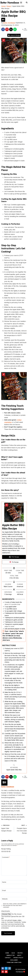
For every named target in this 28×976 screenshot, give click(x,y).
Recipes (20, 953)
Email (4, 890)
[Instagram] (9, 968)
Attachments (5, 911)
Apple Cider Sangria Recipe (6, 828)
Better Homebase (9, 23)
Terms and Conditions (14, 962)
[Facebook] (2, 968)
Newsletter (11, 955)
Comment (6, 857)
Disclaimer (14, 960)
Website (5, 899)
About (19, 955)
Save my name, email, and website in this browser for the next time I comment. (14, 905)
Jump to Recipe (15, 35)
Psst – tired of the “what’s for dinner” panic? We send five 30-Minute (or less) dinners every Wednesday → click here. (13, 635)
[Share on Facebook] (3, 29)
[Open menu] (21, 2)
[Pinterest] (2, 971)
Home (7, 953)
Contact (8, 957)
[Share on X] (11, 29)
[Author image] (14, 20)
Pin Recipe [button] (15, 562)
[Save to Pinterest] (7, 29)
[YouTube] (6, 971)
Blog (13, 953)
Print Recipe (15, 557)
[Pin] (3, 40)
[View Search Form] (26, 2)
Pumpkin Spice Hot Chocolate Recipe (22, 829)
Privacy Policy (18, 957)
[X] (6, 968)
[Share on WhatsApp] (15, 29)
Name (4, 882)
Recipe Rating (6, 849)
